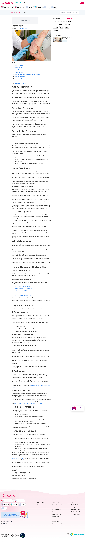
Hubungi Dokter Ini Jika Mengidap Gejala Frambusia (27, 74)
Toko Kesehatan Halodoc (25, 464)
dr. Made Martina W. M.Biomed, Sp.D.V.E (25, 288)
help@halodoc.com (6, 521)
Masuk (81, 2)
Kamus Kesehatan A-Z (29, 2)
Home (12, 12)
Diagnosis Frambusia (20, 76)
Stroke (54, 24)
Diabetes (63, 21)
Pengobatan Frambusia (20, 79)
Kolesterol (67, 24)
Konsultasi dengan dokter (18, 458)
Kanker (67, 27)
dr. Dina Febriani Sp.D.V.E (21, 290)
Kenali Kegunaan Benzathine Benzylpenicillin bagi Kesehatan (29, 403)
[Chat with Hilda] (77, 408)
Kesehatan (18, 12)
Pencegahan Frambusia (20, 83)
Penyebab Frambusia (20, 67)
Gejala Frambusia (19, 72)
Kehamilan (61, 24)
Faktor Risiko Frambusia (20, 70)
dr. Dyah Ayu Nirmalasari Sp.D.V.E (23, 286)
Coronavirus (56, 21)
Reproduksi (55, 30)
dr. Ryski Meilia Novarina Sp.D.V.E (23, 295)
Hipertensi (55, 27)
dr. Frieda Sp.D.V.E (19, 293)
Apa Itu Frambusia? (19, 65)
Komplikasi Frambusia (20, 81)
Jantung (69, 21)
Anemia (61, 27)
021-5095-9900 (6, 523)
